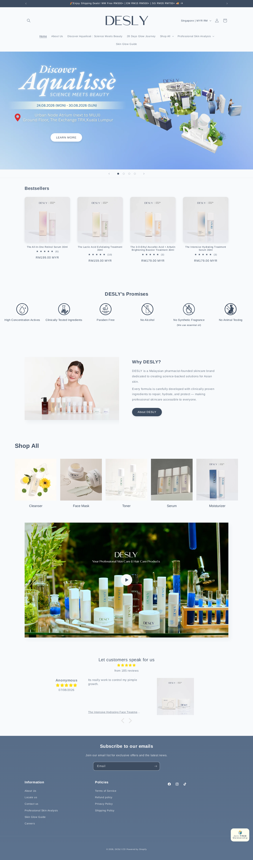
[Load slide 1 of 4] (118, 173)
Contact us (31, 803)
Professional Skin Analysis (41, 810)
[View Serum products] (172, 480)
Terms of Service (105, 790)
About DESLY (147, 411)
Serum (172, 506)
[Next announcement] (227, 3)
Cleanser (35, 506)
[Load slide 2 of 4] (123, 173)
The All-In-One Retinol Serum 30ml (47, 247)
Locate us (31, 797)
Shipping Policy (104, 810)
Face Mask (81, 506)
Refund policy (103, 797)
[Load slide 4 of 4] (135, 173)
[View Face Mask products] (81, 480)
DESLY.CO (120, 849)
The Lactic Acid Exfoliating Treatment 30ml (100, 248)
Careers (30, 823)
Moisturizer (217, 506)
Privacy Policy (104, 803)
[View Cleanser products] (35, 480)
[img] (126, 665)
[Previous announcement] (26, 3)
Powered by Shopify (136, 849)
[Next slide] (144, 174)
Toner (126, 506)
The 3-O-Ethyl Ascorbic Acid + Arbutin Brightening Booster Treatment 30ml (152, 248)
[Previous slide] (109, 174)
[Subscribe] (156, 766)
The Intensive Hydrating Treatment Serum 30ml (205, 248)
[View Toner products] (126, 480)
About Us (30, 790)
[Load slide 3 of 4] (129, 173)
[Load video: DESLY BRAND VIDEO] (126, 580)
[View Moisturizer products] (217, 480)
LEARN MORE (66, 137)
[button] (29, 21)
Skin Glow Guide (35, 816)
